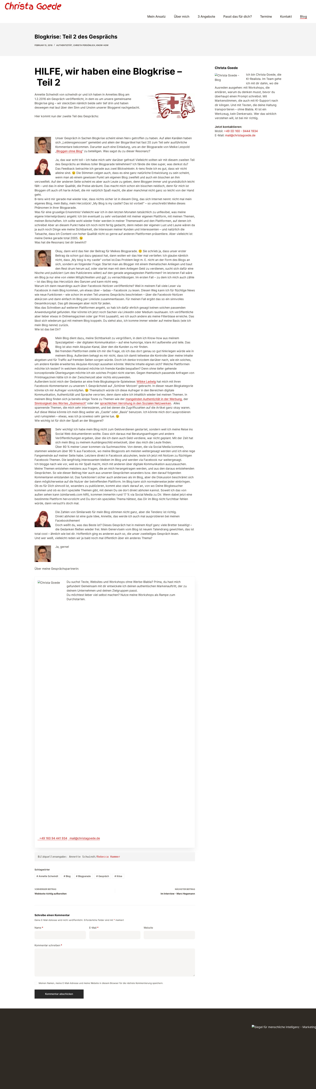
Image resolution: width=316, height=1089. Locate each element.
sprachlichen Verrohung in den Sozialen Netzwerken (135, 403)
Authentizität (64, 45)
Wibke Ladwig (146, 381)
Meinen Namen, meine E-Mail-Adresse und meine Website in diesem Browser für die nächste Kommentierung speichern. (101, 983)
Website (148, 927)
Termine (266, 16)
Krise (118, 876)
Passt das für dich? (237, 16)
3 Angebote (206, 16)
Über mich (181, 16)
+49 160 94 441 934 (53, 838)
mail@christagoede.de (248, 5)
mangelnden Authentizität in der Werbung (154, 399)
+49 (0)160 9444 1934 (288, 5)
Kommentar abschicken (59, 993)
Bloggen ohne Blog (69, 151)
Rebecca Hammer (108, 856)
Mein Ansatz (156, 16)
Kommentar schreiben (48, 945)
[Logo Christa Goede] (33, 6)
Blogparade (83, 876)
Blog (303, 16)
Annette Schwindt (47, 876)
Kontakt (286, 16)
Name (39, 927)
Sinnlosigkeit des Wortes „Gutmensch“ (60, 403)
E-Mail (93, 927)
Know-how (102, 45)
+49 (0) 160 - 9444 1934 (241, 131)
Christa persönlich (84, 45)
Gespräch (102, 876)
